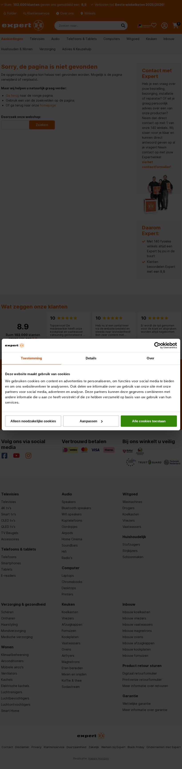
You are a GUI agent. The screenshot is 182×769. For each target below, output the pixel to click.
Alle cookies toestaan (149, 421)
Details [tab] (91, 358)
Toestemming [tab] (31, 358)
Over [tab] (150, 358)
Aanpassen (88, 421)
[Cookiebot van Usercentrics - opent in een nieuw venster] (157, 345)
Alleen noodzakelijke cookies (33, 421)
